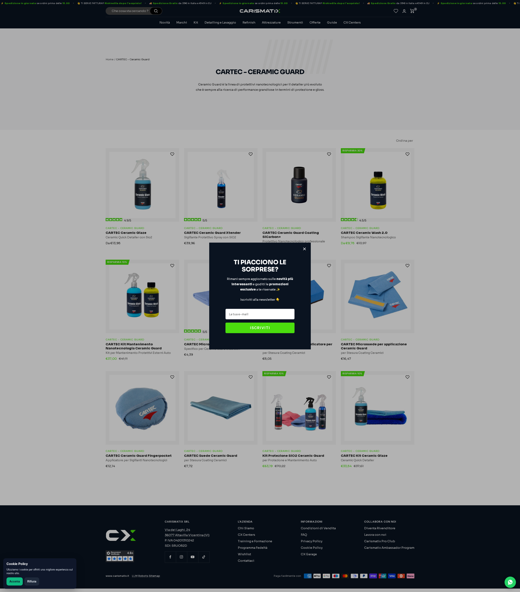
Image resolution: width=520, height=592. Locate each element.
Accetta (14, 581)
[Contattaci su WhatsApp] (510, 582)
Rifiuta (31, 581)
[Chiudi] (304, 248)
